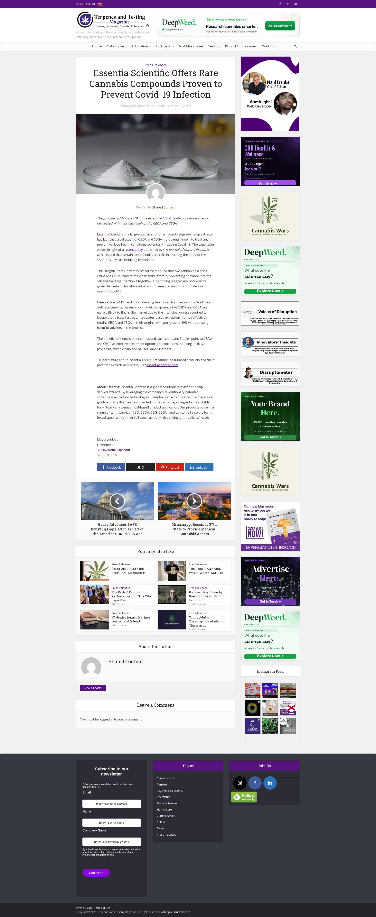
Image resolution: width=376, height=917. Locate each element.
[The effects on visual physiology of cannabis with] (252, 708)
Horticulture (164, 809)
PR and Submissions (241, 46)
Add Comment (155, 105)
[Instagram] (240, 783)
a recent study (132, 249)
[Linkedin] (270, 783)
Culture (161, 822)
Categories (115, 46)
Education (140, 46)
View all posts (93, 688)
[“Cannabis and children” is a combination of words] (270, 708)
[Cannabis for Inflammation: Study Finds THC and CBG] (252, 690)
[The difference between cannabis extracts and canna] (288, 690)
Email (86, 792)
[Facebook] (255, 783)
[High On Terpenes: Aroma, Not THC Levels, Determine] (270, 690)
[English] (100, 4)
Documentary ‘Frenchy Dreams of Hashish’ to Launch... (205, 596)
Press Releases (156, 65)
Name (86, 811)
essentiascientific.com (162, 365)
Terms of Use (102, 908)
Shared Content (181, 105)
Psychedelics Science (170, 791)
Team (212, 46)
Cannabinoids (165, 778)
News (160, 828)
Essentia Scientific (110, 234)
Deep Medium (171, 912)
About (79, 4)
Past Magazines (190, 46)
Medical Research (168, 803)
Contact (90, 4)
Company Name (94, 830)
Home (97, 46)
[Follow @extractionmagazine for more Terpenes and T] (252, 726)
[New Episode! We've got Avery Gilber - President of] (288, 726)
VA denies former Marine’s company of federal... (131, 619)
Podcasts (163, 46)
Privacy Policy (84, 908)
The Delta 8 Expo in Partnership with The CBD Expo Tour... (131, 596)
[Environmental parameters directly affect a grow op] (270, 726)
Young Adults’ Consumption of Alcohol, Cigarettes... (207, 621)
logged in (106, 719)
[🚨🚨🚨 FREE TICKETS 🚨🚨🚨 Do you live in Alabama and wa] (288, 708)
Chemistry (163, 797)
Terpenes (163, 784)
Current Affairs (166, 816)
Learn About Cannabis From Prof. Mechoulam (129, 570)
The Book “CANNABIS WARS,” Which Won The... (207, 570)
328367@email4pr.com (113, 450)
